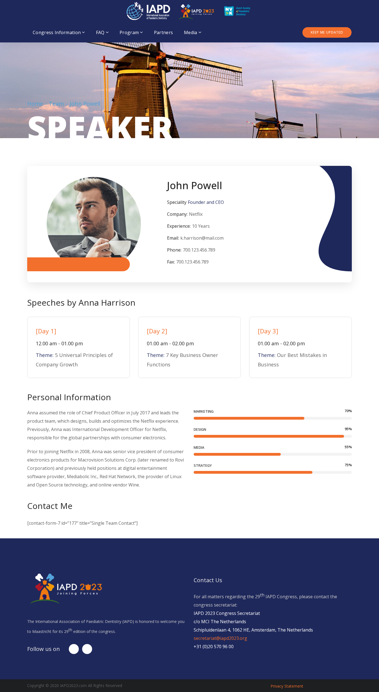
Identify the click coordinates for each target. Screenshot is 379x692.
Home (35, 103)
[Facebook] (74, 649)
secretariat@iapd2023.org (220, 638)
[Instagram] (87, 649)
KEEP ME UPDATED (327, 32)
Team (56, 103)
